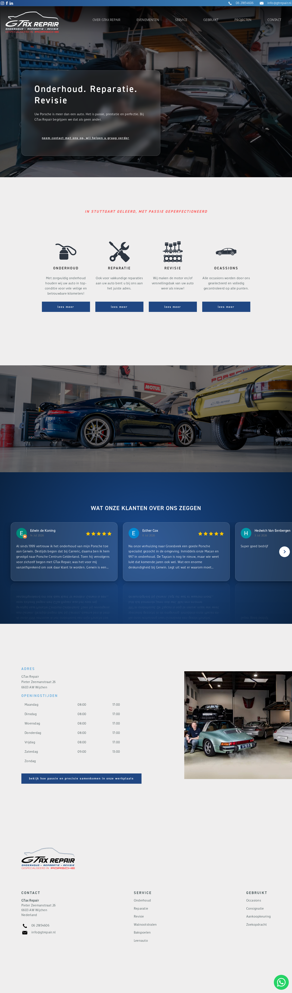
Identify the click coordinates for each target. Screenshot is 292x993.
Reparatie (141, 908)
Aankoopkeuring (258, 916)
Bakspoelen (142, 932)
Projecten (242, 20)
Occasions (253, 900)
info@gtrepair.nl (279, 3)
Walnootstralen (145, 924)
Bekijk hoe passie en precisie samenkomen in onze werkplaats (81, 778)
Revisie (139, 916)
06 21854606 (245, 3)
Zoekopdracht (256, 924)
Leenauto (141, 940)
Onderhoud (142, 900)
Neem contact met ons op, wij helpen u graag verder (85, 138)
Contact (274, 20)
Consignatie (255, 908)
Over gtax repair (107, 20)
